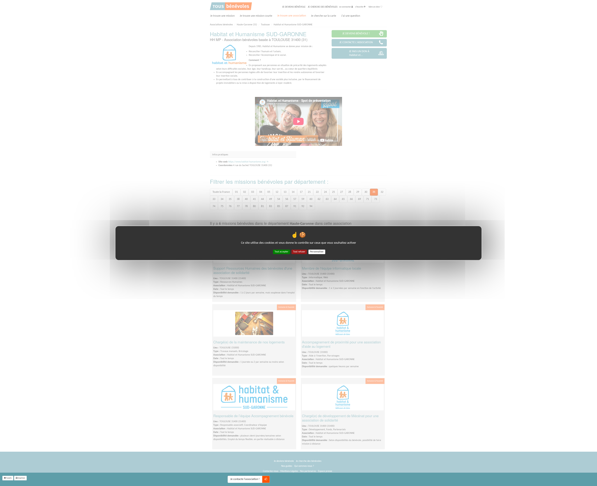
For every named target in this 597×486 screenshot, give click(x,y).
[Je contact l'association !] (266, 479)
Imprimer (21, 478)
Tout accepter (281, 251)
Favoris (9, 478)
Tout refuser (299, 251)
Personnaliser (317, 251)
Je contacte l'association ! (245, 479)
